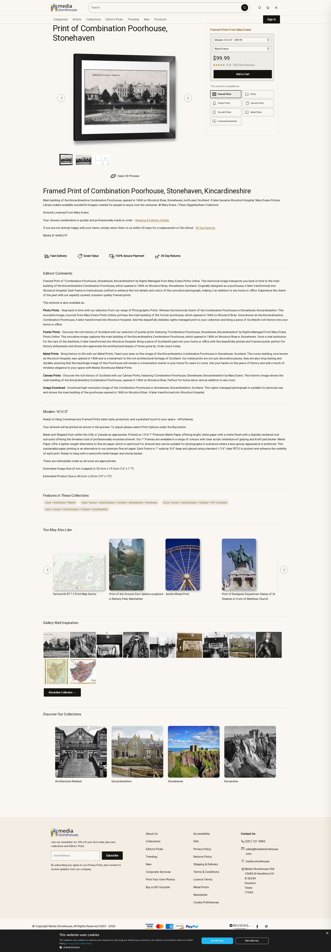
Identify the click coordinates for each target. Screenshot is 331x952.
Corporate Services (158, 872)
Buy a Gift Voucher (158, 887)
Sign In (271, 19)
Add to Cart (242, 74)
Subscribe (112, 855)
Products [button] (160, 19)
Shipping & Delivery (205, 864)
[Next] (188, 98)
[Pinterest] (266, 928)
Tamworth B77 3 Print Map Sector (75, 594)
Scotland (121, 502)
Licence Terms (202, 879)
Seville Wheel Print (177, 594)
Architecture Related (68, 781)
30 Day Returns (205, 228)
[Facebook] (257, 928)
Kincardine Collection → (62, 692)
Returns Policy (202, 856)
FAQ (196, 841)
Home (48, 502)
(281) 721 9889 (255, 841)
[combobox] (165, 7)
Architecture (59, 502)
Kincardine (222, 502)
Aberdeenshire (136, 502)
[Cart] (268, 7)
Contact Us (248, 833)
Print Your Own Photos (160, 879)
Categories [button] (60, 19)
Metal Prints (201, 887)
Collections (93, 19)
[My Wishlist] (259, 7)
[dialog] (165, 941)
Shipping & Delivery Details (152, 220)
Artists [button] (77, 19)
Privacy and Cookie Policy (79, 943)
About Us (152, 833)
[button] (127, 947)
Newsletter (200, 894)
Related (71, 502)
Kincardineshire (100, 509)
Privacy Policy (202, 849)
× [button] (327, 933)
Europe (93, 502)
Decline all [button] (252, 940)
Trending (133, 19)
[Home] (67, 7)
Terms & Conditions (206, 872)
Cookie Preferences (206, 902)
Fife (212, 502)
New (147, 19)
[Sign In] (276, 7)
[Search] (244, 7)
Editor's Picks (114, 19)
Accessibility (201, 833)
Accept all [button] (217, 940)
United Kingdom (107, 502)
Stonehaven (151, 502)
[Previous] (61, 98)
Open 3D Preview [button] (128, 176)
